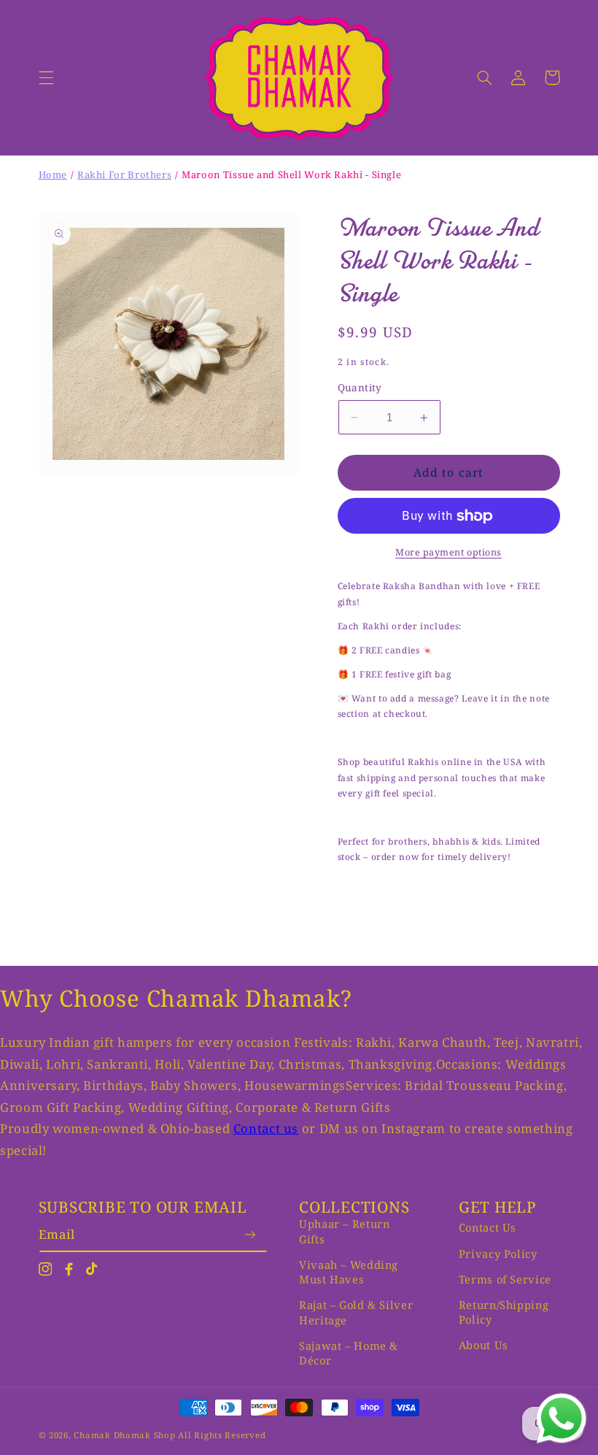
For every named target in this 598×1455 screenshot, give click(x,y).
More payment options (448, 552)
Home (53, 174)
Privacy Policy (498, 1253)
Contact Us (487, 1227)
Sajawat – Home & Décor (348, 1352)
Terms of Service (505, 1279)
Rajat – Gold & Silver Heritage (356, 1312)
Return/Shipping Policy (503, 1312)
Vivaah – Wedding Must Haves (348, 1271)
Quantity (360, 387)
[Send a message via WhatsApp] (561, 1418)
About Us (483, 1344)
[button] (46, 77)
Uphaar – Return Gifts (344, 1230)
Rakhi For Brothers (124, 174)
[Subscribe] (250, 1234)
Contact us (265, 1128)
